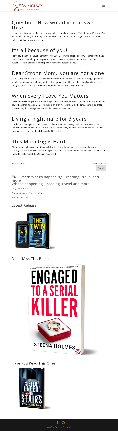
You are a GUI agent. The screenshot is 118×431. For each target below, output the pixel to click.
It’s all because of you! (39, 50)
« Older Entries (18, 163)
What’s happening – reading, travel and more (51, 183)
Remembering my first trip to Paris (28, 193)
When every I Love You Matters (50, 95)
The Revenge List (20, 197)
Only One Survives (20, 188)
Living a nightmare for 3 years (49, 118)
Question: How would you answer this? (54, 25)
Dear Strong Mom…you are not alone (58, 73)
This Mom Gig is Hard (38, 141)
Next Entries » (99, 163)
